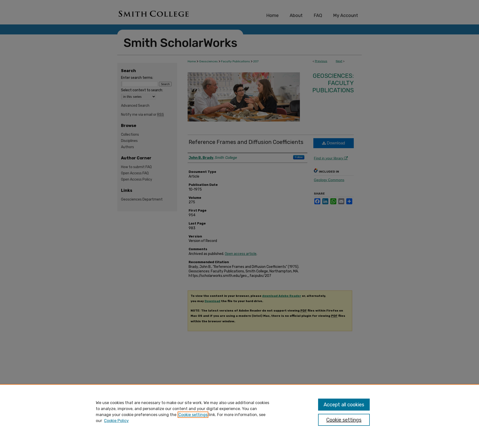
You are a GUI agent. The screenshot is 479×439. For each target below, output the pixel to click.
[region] (239, 411)
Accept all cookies (344, 405)
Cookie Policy (116, 420)
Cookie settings (193, 414)
